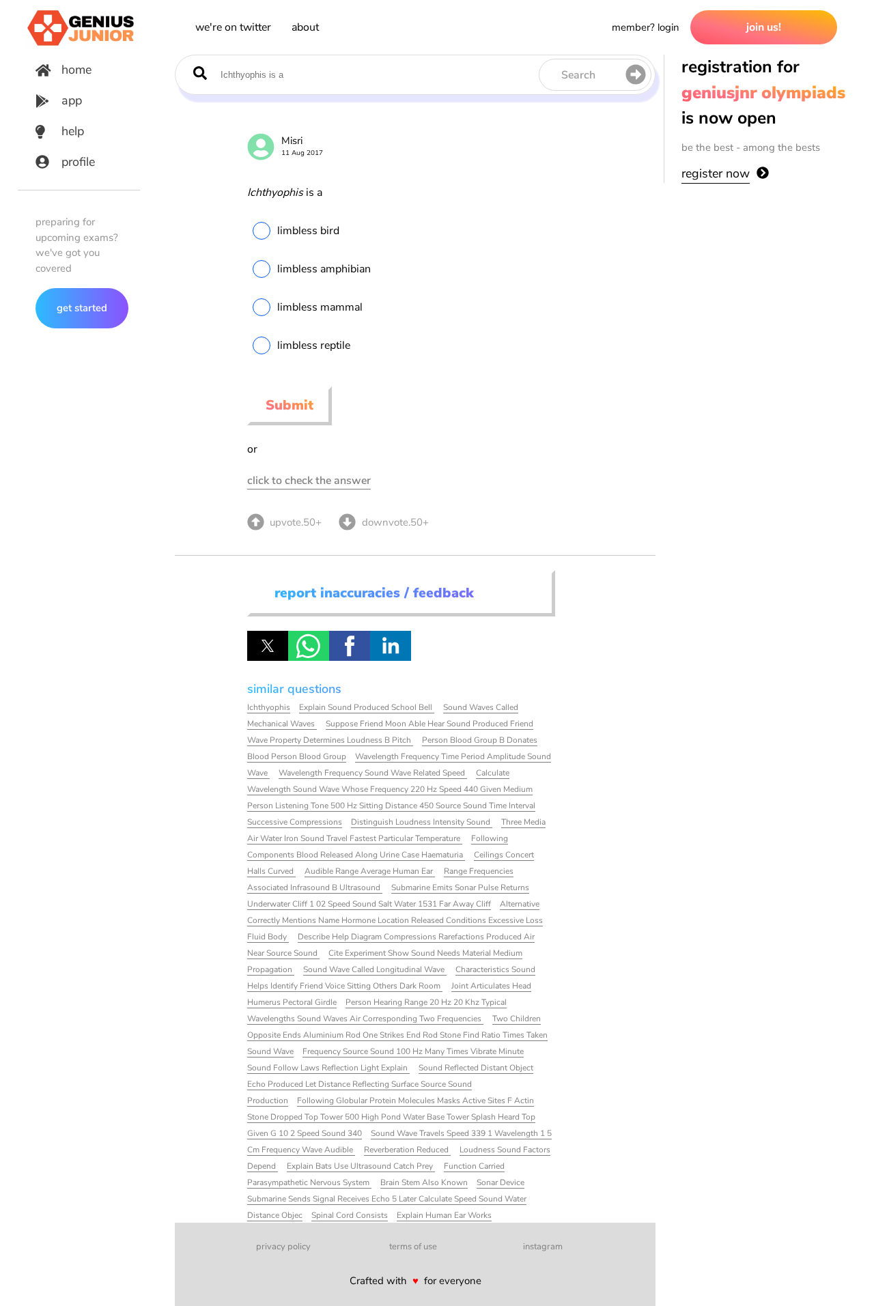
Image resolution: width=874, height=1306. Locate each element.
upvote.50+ (296, 522)
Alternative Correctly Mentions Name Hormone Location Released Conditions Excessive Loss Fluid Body (395, 920)
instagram (543, 1246)
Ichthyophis (268, 707)
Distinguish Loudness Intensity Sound (421, 822)
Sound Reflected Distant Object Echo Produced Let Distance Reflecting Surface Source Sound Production (390, 1084)
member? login (645, 27)
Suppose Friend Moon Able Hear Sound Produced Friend (429, 723)
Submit (289, 405)
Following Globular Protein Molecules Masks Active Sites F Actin (415, 1100)
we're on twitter (233, 27)
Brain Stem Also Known (424, 1182)
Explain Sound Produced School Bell (366, 707)
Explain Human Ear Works (444, 1215)
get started (82, 308)
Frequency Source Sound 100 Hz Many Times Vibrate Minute (413, 1051)
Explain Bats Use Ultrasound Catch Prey (361, 1166)
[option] (400, 231)
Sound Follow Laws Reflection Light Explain (328, 1067)
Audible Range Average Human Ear (370, 871)
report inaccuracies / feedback (374, 593)
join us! (763, 27)
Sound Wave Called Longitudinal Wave (375, 969)
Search (578, 75)
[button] (267, 646)
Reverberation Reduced (407, 1149)
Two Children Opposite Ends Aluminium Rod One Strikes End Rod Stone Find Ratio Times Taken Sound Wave (397, 1035)
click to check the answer (309, 480)
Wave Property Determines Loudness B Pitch (330, 740)
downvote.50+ (395, 522)
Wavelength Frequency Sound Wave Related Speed (373, 772)
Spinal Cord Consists (349, 1215)
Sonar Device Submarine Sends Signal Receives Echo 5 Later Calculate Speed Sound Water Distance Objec (386, 1199)
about (305, 27)
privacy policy (283, 1246)
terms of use (413, 1246)
